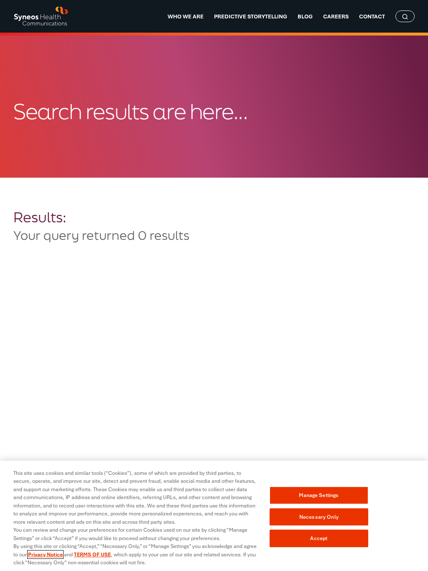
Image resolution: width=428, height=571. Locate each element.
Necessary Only (319, 516)
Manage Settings (319, 495)
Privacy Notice (45, 554)
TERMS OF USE (92, 554)
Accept (318, 538)
